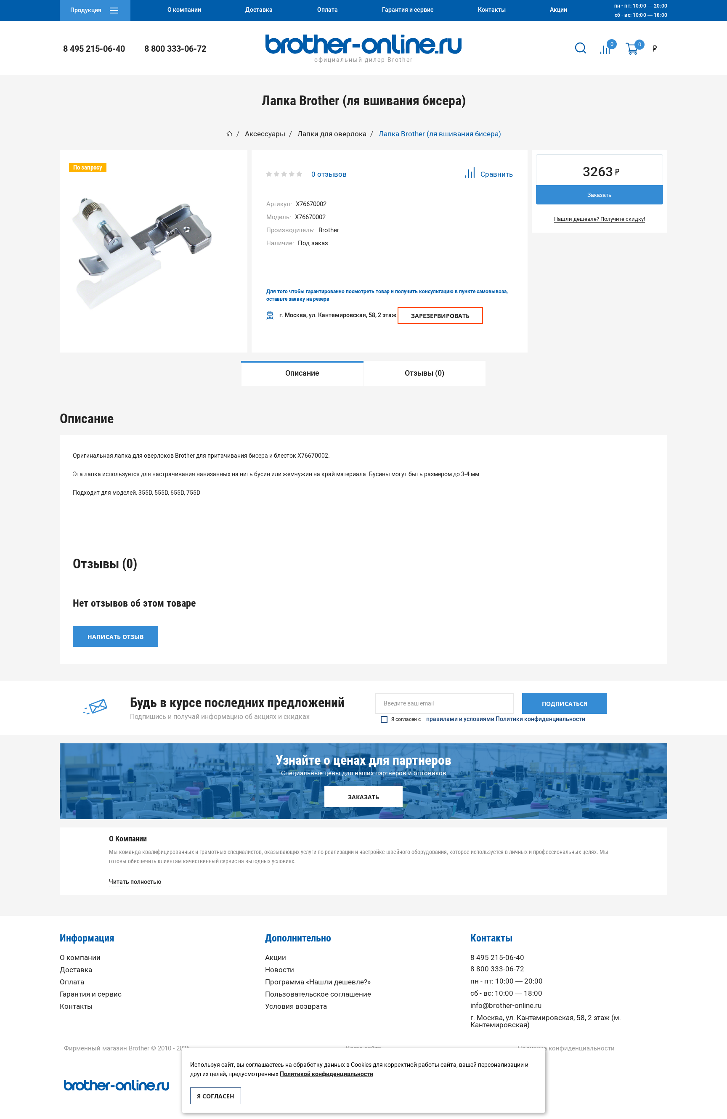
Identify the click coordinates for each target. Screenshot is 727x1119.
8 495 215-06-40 (94, 49)
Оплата (72, 982)
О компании (80, 957)
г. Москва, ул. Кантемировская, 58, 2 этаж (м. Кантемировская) (545, 1021)
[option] (142, 254)
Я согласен (215, 1096)
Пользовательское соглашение (318, 994)
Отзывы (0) (424, 373)
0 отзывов (329, 174)
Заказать (599, 194)
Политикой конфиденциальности (326, 1074)
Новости (279, 969)
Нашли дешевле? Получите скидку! (599, 219)
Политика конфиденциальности (566, 1048)
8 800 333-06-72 (175, 49)
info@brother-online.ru (505, 1005)
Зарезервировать (440, 316)
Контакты (76, 1006)
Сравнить (496, 174)
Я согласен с (488, 719)
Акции (275, 957)
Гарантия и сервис (91, 994)
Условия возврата (296, 1006)
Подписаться (564, 704)
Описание (302, 373)
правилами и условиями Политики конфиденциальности (505, 719)
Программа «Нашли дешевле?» (318, 982)
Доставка (76, 969)
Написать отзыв (115, 637)
